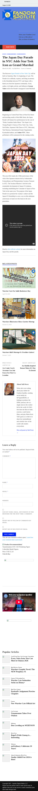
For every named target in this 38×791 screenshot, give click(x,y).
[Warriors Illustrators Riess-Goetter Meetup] (19, 319)
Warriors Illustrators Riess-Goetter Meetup (18, 322)
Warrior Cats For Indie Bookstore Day (16, 291)
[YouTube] (23, 5)
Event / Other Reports (9, 54)
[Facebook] (25, 5)
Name (5, 482)
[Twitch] (33, 5)
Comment (6, 456)
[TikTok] (35, 5)
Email (5, 491)
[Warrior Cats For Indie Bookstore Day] (19, 289)
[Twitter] (28, 5)
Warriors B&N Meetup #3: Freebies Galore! (18, 352)
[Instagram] (30, 5)
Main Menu (10, 47)
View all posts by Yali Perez (25, 431)
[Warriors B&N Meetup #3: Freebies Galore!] (19, 350)
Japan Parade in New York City (20, 73)
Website (5, 500)
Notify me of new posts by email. (15, 529)
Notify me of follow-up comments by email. (16, 521)
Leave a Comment (26, 68)
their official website (14, 249)
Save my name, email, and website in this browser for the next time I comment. (18, 513)
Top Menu (7, 1)
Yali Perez (17, 68)
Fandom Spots (21, 54)
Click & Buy (6, 554)
